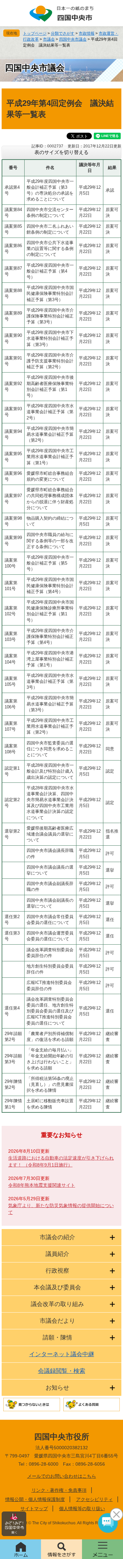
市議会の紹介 (57, 1237)
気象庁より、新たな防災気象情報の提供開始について (61, 1209)
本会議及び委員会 (57, 1287)
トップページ (35, 33)
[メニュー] (102, 1549)
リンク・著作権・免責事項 (59, 1490)
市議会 (49, 39)
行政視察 (57, 1270)
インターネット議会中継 (61, 1354)
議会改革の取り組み (57, 1304)
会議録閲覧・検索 (61, 1371)
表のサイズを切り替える (61, 152)
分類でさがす (62, 33)
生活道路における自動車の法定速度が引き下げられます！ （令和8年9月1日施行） (61, 1161)
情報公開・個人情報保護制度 (35, 1499)
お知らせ (57, 1387)
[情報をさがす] (61, 1549)
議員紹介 (57, 1254)
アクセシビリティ (94, 1499)
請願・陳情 (57, 1337)
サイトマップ (34, 1508)
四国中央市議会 (73, 39)
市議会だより (57, 1321)
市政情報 (86, 33)
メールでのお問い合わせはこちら (61, 1476)
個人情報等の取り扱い (82, 1508)
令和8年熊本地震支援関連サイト (41, 1185)
